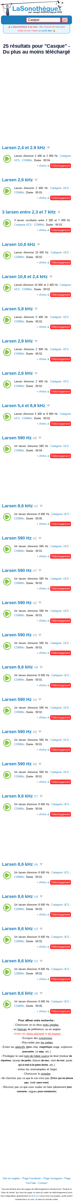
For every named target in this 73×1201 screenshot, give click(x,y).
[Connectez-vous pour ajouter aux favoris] (48, 148)
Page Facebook (32, 1178)
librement (35, 1196)
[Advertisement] (36, 97)
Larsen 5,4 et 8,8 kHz (23, 405)
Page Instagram (52, 1178)
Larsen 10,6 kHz (18, 244)
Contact (42, 1182)
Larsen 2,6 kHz (17, 179)
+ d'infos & (53, 165)
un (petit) (45, 30)
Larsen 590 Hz (19, 437)
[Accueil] (36, 7)
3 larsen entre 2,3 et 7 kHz (29, 212)
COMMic (27, 160)
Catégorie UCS (59, 188)
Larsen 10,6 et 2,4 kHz (25, 276)
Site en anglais (11, 1178)
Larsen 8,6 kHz (20, 505)
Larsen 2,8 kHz (17, 341)
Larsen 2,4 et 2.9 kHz (23, 147)
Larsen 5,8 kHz (17, 308)
